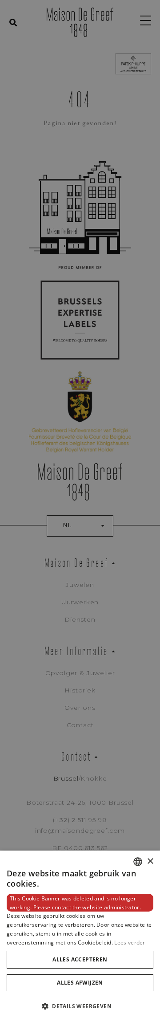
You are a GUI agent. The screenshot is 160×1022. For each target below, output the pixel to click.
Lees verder (129, 942)
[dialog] (80, 936)
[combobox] (137, 861)
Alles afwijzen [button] (80, 982)
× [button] (150, 861)
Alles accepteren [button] (79, 959)
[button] (80, 1006)
